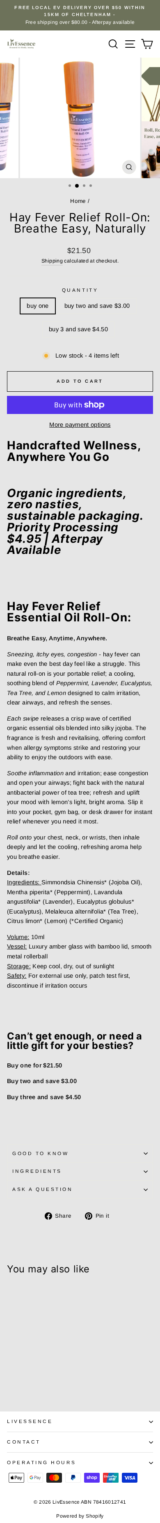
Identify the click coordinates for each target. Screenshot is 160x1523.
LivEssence (30, 1421)
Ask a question (42, 1189)
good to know (40, 1153)
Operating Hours (41, 1462)
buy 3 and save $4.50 (78, 329)
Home (78, 201)
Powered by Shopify (80, 1516)
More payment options (79, 424)
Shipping (52, 261)
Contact (24, 1441)
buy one (38, 305)
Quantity (80, 290)
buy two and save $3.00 (97, 305)
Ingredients (37, 1171)
